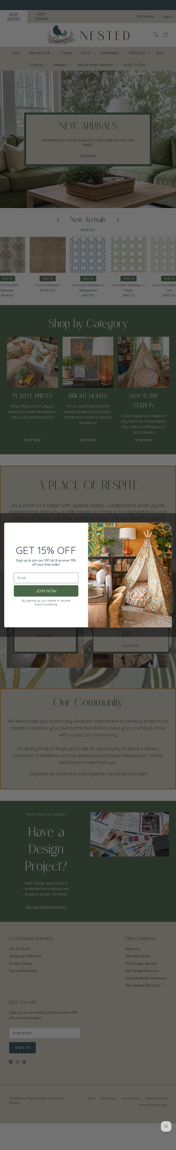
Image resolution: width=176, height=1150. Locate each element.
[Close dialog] (166, 528)
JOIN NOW (46, 591)
